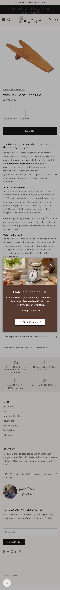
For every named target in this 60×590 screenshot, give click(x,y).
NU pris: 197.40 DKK (30, 322)
